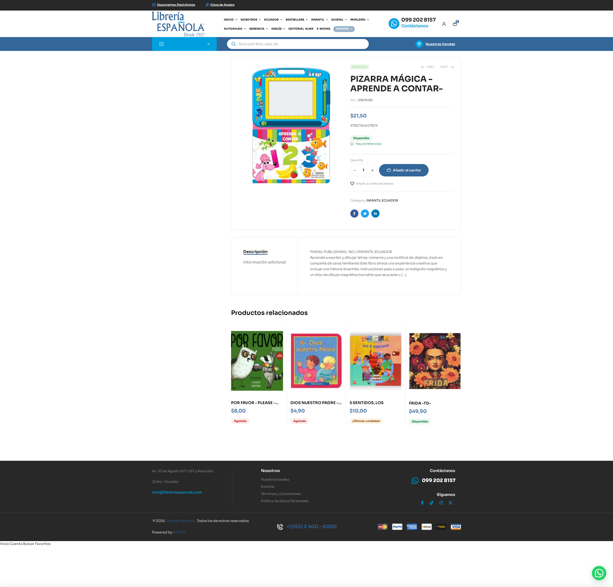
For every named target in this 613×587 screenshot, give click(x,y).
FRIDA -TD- (420, 403)
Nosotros (270, 470)
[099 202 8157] (394, 23)
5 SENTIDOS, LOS (367, 402)
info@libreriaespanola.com (177, 492)
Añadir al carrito (407, 170)
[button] (599, 573)
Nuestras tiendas (440, 44)
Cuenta (16, 544)
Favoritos (43, 544)
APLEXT (179, 532)
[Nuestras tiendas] (419, 44)
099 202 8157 (418, 20)
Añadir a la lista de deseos (374, 183)
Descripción (255, 251)
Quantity (356, 160)
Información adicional (264, 262)
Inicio (4, 544)
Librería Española (179, 521)
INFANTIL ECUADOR (382, 200)
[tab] (264, 252)
